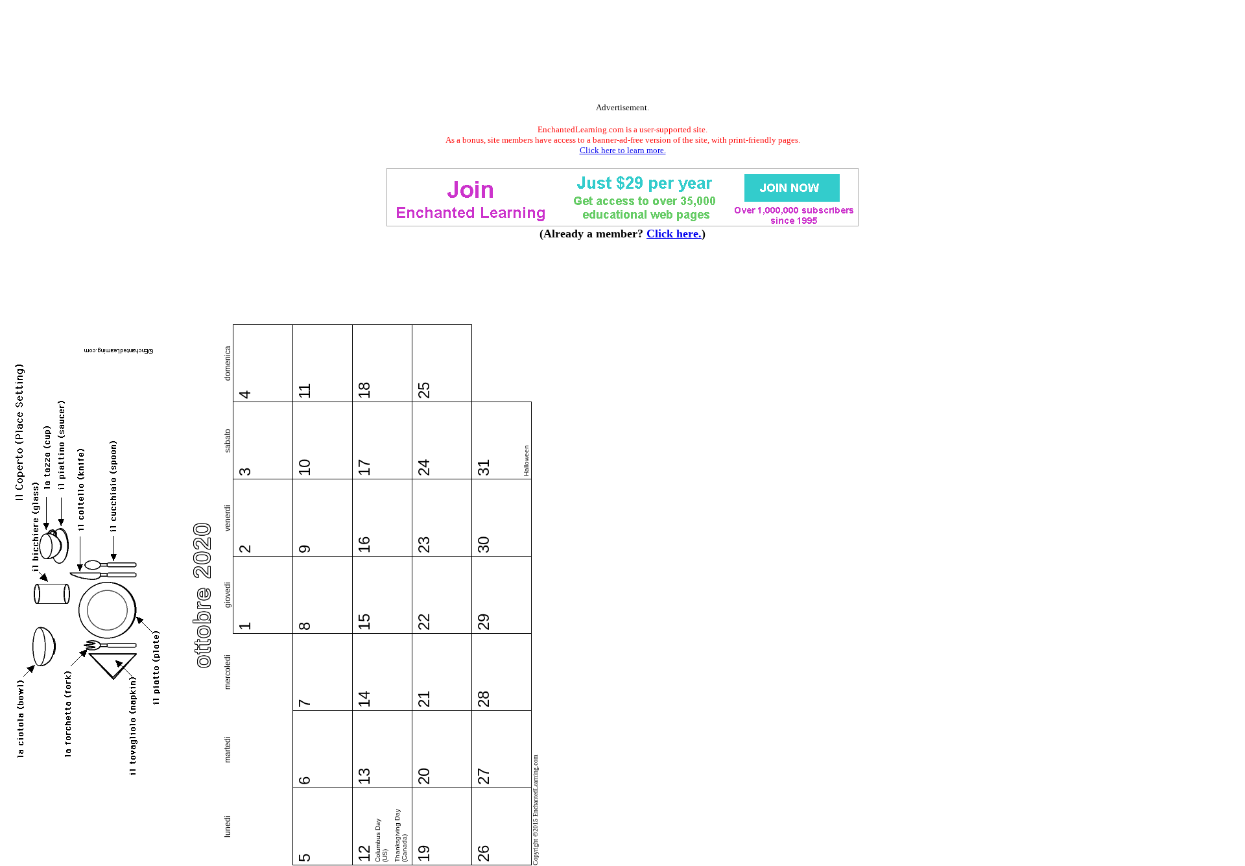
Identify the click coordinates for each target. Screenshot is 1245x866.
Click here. (674, 233)
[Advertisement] (622, 53)
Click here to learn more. (623, 150)
